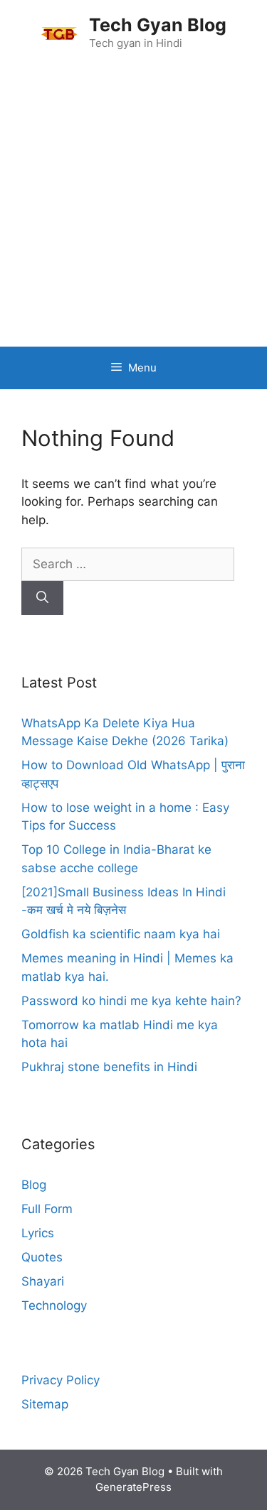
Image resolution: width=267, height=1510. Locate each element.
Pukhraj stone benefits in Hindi (109, 1067)
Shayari (42, 1281)
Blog (33, 1185)
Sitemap (44, 1404)
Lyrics (37, 1233)
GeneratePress (133, 1487)
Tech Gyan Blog (157, 25)
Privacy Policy (60, 1380)
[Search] (42, 598)
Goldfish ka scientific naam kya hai (120, 934)
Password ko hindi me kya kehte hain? (131, 1001)
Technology (54, 1305)
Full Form (47, 1209)
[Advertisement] (133, 206)
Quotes (42, 1257)
